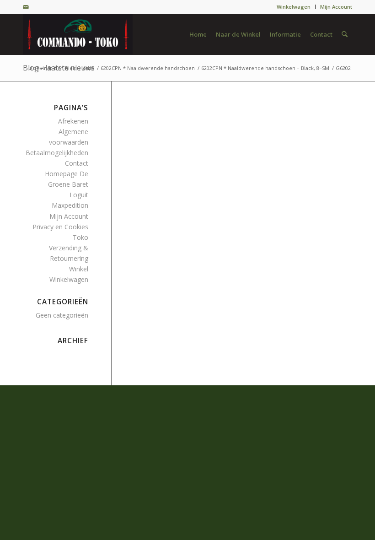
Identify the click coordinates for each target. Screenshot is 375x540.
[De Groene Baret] (78, 34)
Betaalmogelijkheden (57, 152)
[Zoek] (344, 34)
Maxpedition (70, 205)
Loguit (79, 194)
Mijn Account (336, 6)
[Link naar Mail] (25, 7)
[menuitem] (294, 7)
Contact (76, 163)
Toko (80, 237)
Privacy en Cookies (60, 226)
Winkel (78, 269)
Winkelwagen (294, 6)
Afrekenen (73, 121)
